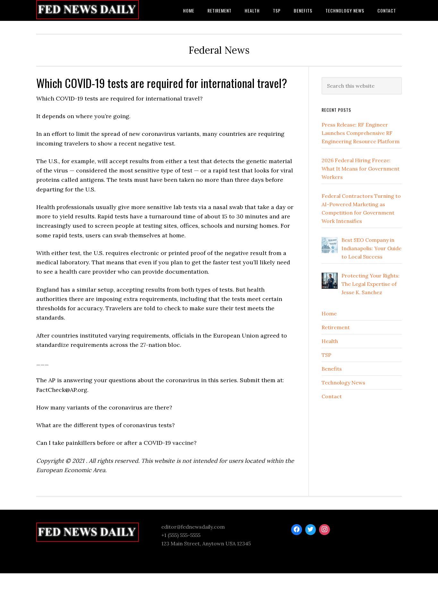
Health (330, 341)
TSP (326, 355)
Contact (332, 396)
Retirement (336, 327)
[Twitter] (311, 530)
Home (329, 313)
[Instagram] (324, 530)
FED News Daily (87, 10)
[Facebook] (297, 530)
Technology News (343, 382)
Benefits (332, 369)
